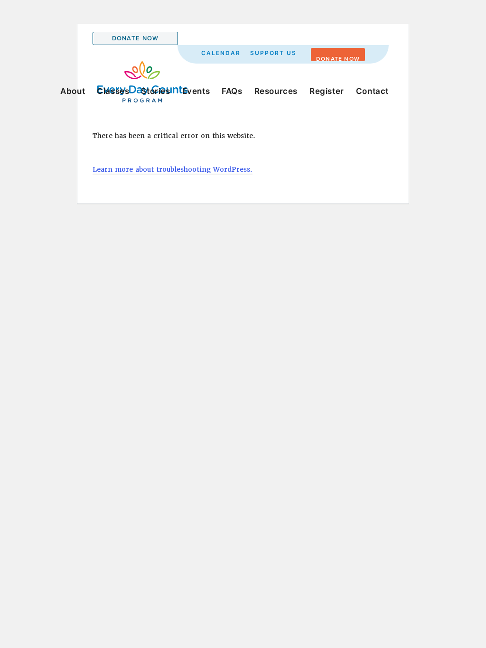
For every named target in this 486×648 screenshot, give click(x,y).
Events (196, 91)
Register (326, 91)
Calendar (221, 52)
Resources (276, 91)
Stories (155, 91)
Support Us (273, 52)
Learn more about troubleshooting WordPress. (172, 169)
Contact (372, 91)
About (72, 91)
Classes (113, 91)
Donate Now (135, 38)
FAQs (232, 91)
